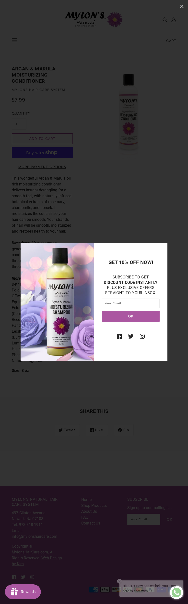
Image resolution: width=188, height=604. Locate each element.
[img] (119, 336)
